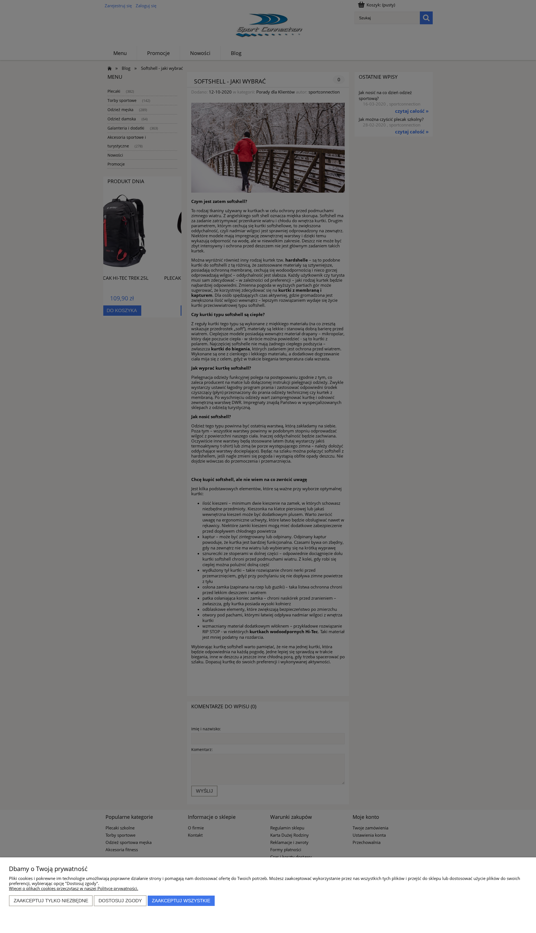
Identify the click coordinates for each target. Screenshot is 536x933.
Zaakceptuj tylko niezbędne (51, 900)
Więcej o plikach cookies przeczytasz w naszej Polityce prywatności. (73, 888)
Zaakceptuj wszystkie (181, 900)
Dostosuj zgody (120, 900)
